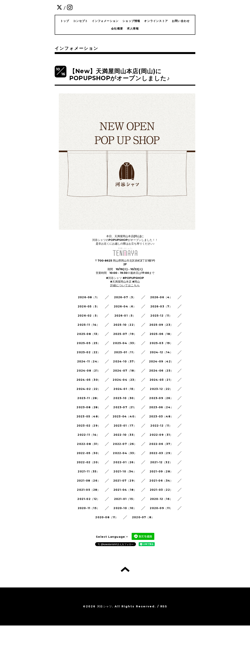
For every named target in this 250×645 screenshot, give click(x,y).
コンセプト (80, 21)
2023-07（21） (125, 407)
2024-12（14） (161, 352)
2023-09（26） (161, 398)
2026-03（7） (161, 306)
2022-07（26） (125, 444)
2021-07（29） (125, 480)
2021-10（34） (124, 471)
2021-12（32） (161, 462)
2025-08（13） (88, 334)
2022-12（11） (161, 425)
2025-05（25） (88, 343)
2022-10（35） (125, 435)
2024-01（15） (124, 389)
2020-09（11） (161, 508)
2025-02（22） (88, 352)
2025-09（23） (161, 324)
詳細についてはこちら (125, 285)
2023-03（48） (161, 416)
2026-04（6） (125, 306)
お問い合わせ (181, 21)
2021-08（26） (88, 480)
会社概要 (117, 28)
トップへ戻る (125, 569)
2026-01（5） (125, 315)
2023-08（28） (89, 407)
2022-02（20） (89, 462)
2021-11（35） (88, 471)
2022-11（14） (89, 435)
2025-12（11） (161, 315)
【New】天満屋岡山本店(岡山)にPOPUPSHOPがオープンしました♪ (119, 74)
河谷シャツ (104, 606)
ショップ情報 (131, 21)
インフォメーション (105, 21)
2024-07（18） (125, 370)
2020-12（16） (161, 499)
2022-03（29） (161, 453)
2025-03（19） (161, 343)
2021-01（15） (125, 499)
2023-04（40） (125, 416)
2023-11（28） (88, 398)
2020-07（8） (143, 517)
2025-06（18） (161, 334)
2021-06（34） (161, 480)
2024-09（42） (161, 361)
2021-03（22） (161, 490)
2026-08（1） (88, 297)
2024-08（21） (88, 370)
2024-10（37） (125, 361)
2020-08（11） (106, 517)
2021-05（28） (88, 490)
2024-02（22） (89, 389)
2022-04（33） (125, 453)
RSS (163, 606)
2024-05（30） (89, 379)
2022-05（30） (89, 453)
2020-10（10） (124, 508)
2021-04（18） (125, 490)
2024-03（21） (161, 379)
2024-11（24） (88, 361)
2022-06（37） (161, 444)
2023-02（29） (89, 425)
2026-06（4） (161, 297)
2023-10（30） (125, 398)
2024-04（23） (125, 379)
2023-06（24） (161, 407)
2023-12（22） (161, 389)
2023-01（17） (125, 425)
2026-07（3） (125, 297)
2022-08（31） (88, 444)
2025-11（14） (89, 324)
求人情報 (133, 28)
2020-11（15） (89, 508)
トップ (64, 21)
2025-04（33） (125, 343)
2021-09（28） (161, 471)
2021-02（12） (88, 499)
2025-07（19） (125, 334)
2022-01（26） (125, 462)
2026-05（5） (89, 306)
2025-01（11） (125, 352)
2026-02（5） (89, 315)
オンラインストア (156, 21)
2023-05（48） (89, 416)
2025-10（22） (125, 324)
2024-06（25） (161, 370)
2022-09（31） (161, 435)
